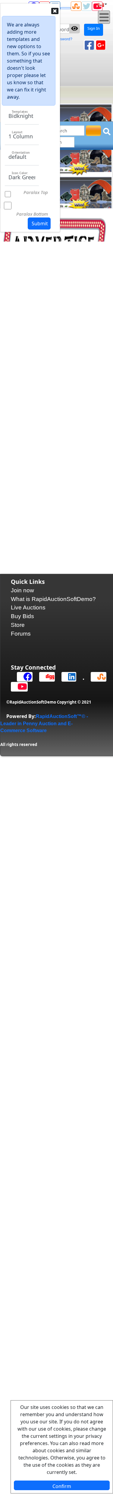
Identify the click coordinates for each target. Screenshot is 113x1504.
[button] (104, 155)
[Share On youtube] (16, 687)
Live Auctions (28, 607)
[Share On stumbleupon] (76, 6)
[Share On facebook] (22, 677)
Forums (21, 633)
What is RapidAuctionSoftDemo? (53, 599)
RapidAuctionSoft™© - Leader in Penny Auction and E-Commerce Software (44, 723)
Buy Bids (22, 616)
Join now (22, 590)
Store (18, 625)
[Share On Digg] (44, 677)
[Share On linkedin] (66, 677)
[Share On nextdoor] (65, 7)
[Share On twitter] (86, 6)
